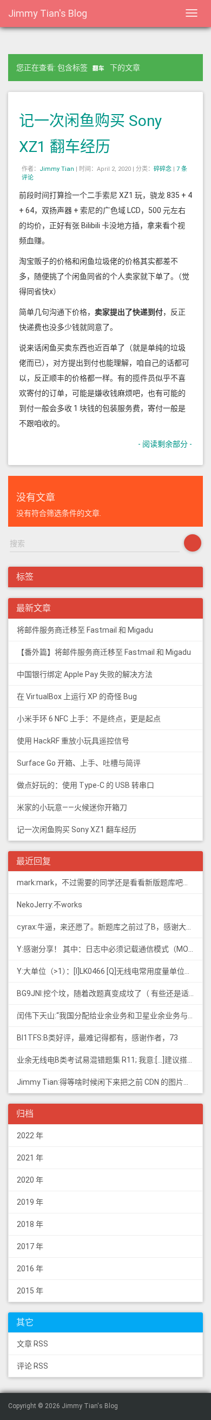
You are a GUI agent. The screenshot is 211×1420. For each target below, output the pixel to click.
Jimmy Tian (56, 168)
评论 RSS (32, 1366)
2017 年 (30, 1246)
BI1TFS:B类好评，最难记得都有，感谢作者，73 (97, 1037)
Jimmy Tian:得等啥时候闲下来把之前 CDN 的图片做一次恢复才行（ (110, 1082)
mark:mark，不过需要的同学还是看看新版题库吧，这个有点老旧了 (110, 882)
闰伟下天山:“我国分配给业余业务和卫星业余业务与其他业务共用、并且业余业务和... (110, 1015)
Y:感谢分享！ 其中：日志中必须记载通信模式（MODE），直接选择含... (110, 949)
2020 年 (30, 1180)
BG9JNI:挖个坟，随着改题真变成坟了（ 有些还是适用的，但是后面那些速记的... (110, 993)
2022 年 (30, 1135)
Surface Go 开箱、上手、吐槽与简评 (79, 763)
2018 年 (30, 1224)
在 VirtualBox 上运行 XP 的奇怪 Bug (77, 696)
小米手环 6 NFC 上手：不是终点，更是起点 (89, 718)
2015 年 (30, 1290)
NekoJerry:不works (49, 904)
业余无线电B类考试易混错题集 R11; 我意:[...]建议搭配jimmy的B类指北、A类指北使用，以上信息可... (110, 1060)
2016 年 (30, 1268)
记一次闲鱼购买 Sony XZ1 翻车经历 (76, 829)
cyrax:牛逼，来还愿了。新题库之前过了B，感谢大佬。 (109, 927)
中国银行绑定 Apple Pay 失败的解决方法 (85, 674)
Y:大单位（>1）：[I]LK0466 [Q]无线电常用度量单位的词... (110, 971)
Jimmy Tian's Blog (47, 13)
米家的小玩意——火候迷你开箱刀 (72, 807)
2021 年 (30, 1157)
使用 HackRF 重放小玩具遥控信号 (73, 740)
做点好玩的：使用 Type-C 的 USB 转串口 (85, 785)
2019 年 (30, 1202)
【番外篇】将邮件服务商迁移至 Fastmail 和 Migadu (104, 652)
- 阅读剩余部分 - (165, 444)
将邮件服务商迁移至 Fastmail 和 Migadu (85, 630)
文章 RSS (32, 1343)
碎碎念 (163, 168)
